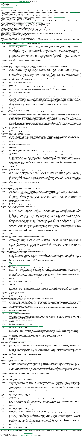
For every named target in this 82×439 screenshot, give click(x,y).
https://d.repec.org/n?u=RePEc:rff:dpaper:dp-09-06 (20, 281)
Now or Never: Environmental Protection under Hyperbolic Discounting (17, 38)
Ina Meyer (77, 12)
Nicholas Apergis (30, 22)
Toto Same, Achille (73, 20)
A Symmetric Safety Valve (7, 28)
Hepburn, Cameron (72, 39)
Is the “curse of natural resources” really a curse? (12, 19)
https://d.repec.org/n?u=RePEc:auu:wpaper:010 (19, 234)
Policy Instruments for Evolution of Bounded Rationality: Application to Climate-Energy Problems (22, 33)
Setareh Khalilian (47, 29)
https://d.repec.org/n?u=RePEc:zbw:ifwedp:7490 (19, 265)
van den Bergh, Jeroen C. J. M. (58, 33)
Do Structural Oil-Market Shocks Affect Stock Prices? (13, 22)
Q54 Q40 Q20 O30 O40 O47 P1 (16, 231)
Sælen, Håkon (44, 411)
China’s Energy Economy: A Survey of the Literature (13, 18)
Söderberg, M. (62, 17)
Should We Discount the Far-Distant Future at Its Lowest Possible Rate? (17, 37)
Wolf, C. (43, 23)
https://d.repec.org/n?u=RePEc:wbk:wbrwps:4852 (19, 167)
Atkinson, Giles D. (49, 39)
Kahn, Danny (31, 28)
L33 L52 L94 (12, 128)
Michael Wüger (5, 13)
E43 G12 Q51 (12, 391)
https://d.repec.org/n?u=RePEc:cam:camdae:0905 (20, 64)
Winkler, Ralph (37, 38)
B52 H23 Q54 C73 (13, 338)
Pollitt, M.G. (59, 10)
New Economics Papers (24, 1)
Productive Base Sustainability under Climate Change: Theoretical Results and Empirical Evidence (23, 27)
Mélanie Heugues (50, 25)
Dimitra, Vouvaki (49, 27)
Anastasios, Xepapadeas (58, 27)
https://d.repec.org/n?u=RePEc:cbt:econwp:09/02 (19, 144)
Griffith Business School (23, 435)
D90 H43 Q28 (12, 374)
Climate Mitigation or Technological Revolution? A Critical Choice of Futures (18, 24)
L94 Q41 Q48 (12, 62)
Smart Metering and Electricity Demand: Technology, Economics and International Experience (22, 10)
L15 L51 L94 (12, 107)
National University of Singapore (14, 5)
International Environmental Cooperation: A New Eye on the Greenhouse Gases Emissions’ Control (23, 25)
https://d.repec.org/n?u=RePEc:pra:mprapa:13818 (19, 341)
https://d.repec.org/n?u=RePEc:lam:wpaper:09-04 (19, 249)
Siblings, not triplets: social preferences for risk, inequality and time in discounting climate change (23, 39)
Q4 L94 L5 (11, 278)
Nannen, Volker (48, 33)
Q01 (10, 262)
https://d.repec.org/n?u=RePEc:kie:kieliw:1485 (19, 296)
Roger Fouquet (4, 5)
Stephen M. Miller (38, 22)
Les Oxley (34, 18)
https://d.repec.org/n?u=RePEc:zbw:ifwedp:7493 (19, 427)
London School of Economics (7, 7)
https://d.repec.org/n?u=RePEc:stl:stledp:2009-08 (19, 310)
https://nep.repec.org (28, 433)
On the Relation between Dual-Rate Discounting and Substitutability (16, 35)
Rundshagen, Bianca (66, 30)
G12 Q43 (11, 184)
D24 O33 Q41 (12, 141)
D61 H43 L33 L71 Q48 (14, 201)
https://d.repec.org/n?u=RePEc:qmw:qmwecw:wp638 (20, 324)
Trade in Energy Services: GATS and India (11, 14)
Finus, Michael (58, 30)
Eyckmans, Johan (75, 30)
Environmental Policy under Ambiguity (10, 31)
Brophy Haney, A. (47, 10)
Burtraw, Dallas (18, 28)
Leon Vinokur (23, 31)
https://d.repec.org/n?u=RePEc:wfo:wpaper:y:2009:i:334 (21, 82)
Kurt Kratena (72, 12)
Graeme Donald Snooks (41, 24)
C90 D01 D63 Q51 (13, 424)
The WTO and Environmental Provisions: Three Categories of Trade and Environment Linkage (22, 29)
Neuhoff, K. (28, 34)
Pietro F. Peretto (28, 19)
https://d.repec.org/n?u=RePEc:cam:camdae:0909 (20, 358)
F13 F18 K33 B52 (13, 293)
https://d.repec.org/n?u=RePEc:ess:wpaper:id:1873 (20, 92)
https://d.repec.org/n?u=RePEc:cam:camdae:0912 (20, 204)
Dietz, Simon (56, 39)
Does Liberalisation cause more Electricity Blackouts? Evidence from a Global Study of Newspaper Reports (25, 15)
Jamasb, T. (54, 10)
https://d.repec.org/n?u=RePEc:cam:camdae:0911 (19, 110)
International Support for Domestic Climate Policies (13, 34)
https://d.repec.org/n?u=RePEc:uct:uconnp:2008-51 (20, 186)
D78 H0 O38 (12, 355)
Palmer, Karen (25, 28)
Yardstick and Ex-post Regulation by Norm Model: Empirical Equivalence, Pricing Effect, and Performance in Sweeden (27, 17)
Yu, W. (51, 15)
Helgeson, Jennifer (63, 39)
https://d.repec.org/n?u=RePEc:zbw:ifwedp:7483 (19, 408)
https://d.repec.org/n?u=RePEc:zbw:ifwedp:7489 (19, 377)
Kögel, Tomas (36, 35)
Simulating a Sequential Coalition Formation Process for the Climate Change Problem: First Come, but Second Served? (27, 30)
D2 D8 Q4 (11, 321)
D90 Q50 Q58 (12, 405)
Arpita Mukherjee (25, 14)
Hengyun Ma (28, 18)
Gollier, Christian (38, 37)
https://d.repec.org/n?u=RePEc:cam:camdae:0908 (20, 131)
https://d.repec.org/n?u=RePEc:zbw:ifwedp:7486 (19, 394)
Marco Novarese (57, 433)
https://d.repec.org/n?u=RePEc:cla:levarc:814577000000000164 (23, 150)
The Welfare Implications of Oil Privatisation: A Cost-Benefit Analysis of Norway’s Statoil (21, 23)
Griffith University (32, 435)
